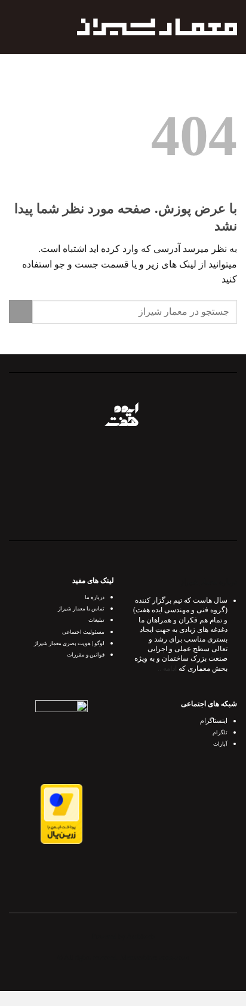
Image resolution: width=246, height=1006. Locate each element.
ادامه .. (167, 668)
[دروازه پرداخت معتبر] (61, 813)
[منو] (16, 26)
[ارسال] (20, 311)
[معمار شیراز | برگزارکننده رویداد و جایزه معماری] (157, 27)
